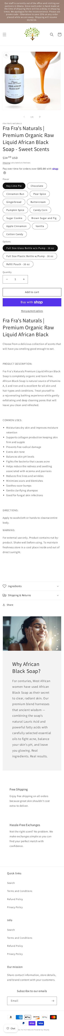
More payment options (32, 310)
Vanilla (40, 226)
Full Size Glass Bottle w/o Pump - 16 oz (30, 248)
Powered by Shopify (41, 1030)
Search (11, 882)
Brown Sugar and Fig (44, 218)
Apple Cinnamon (16, 226)
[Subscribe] (53, 1001)
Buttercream (38, 202)
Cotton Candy (14, 234)
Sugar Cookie (14, 218)
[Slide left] (24, 117)
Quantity (7, 272)
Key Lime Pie (14, 185)
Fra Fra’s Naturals (27, 1030)
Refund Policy (15, 899)
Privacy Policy (15, 907)
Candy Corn (40, 210)
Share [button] (10, 604)
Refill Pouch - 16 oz (18, 264)
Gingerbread (14, 202)
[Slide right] (40, 117)
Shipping (6, 163)
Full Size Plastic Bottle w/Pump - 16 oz (29, 256)
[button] (4, 34)
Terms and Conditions (19, 891)
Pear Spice (39, 194)
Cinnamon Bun (15, 194)
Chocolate (37, 185)
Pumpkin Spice (15, 210)
